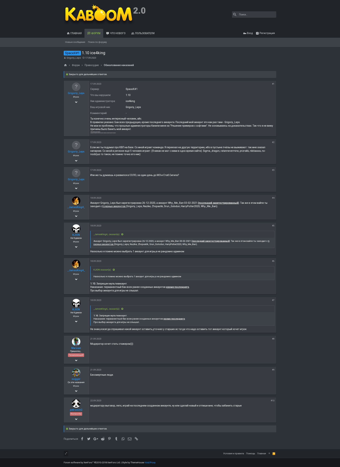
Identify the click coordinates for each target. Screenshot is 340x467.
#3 (273, 170)
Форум (95, 33)
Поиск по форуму (97, 42)
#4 (273, 198)
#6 (273, 261)
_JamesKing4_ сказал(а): (107, 234)
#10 (272, 400)
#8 (273, 339)
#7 (273, 300)
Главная (76, 33)
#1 (273, 84)
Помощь (250, 453)
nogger (76, 379)
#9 (273, 370)
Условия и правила (233, 453)
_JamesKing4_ (76, 207)
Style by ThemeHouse (133, 462)
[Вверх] (269, 453)
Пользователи (145, 33)
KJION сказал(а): (103, 269)
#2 (273, 142)
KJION (76, 235)
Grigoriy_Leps (74, 57)
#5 (273, 225)
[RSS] (273, 453)
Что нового (118, 33)
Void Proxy (150, 462)
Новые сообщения (75, 42)
